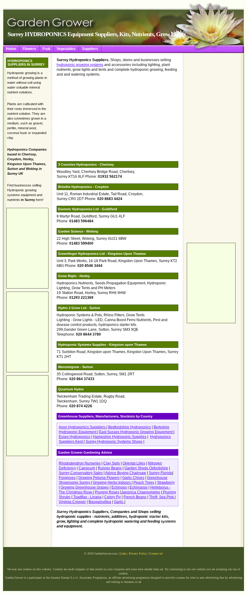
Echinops (119, 487)
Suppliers (90, 49)
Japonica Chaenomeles (140, 492)
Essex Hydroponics (74, 437)
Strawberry (166, 482)
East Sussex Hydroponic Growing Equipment (136, 432)
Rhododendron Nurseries (80, 463)
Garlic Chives (133, 478)
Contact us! (156, 553)
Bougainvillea (100, 502)
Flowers (29, 49)
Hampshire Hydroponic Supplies (119, 437)
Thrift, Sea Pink (162, 497)
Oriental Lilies (134, 463)
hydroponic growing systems (80, 65)
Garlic (119, 502)
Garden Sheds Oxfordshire (146, 468)
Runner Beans (110, 468)
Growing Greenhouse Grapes (85, 487)
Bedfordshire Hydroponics (129, 427)
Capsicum (87, 468)
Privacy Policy (138, 553)
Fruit (46, 49)
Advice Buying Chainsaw (125, 473)
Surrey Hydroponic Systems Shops (114, 441)
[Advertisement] (211, 148)
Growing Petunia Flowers (99, 478)
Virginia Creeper (72, 502)
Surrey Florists (160, 473)
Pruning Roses (107, 492)
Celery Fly (112, 497)
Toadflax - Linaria (87, 497)
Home (11, 49)
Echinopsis (139, 487)
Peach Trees (143, 482)
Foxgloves (67, 478)
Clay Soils (111, 463)
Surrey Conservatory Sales (81, 473)
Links (123, 553)
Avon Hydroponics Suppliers (82, 427)
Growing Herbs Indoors (112, 482)
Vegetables (66, 49)
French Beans (135, 497)
